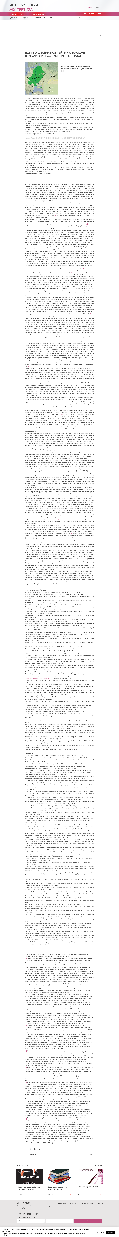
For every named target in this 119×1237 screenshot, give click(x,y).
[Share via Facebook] (26, 1149)
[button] (101, 36)
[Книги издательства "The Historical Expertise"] (59, 1176)
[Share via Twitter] (30, 1149)
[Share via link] (40, 1149)
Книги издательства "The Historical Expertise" (57, 1188)
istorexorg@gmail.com (24, 1208)
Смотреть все (99, 1165)
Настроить (100, 1232)
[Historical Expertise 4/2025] (89, 1176)
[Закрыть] (117, 1232)
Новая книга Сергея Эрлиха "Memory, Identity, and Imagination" (29, 1188)
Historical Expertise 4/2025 (88, 1187)
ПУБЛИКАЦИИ (20, 36)
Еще (80, 36)
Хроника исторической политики (39, 36)
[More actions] (93, 48)
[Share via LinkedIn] (35, 1149)
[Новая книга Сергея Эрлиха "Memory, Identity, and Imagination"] (29, 1176)
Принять (110, 1232)
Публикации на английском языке (64, 36)
